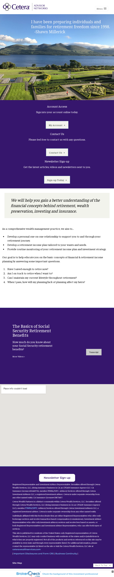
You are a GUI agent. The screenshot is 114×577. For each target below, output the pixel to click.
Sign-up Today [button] (55, 179)
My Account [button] (55, 125)
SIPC (35, 508)
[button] (101, 8)
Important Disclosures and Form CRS (34, 553)
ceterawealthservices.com (26, 549)
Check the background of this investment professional (70, 574)
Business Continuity (66, 553)
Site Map (17, 563)
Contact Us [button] (55, 152)
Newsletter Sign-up (57, 477)
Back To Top (101, 565)
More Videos (18, 356)
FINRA (28, 508)
